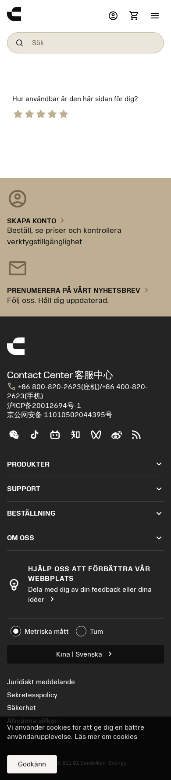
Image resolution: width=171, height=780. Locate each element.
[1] (18, 113)
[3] (40, 113)
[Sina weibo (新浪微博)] (120, 438)
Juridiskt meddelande (41, 682)
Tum (96, 631)
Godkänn (32, 764)
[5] (63, 113)
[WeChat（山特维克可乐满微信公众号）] (17, 438)
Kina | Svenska (85, 653)
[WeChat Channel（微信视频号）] (99, 438)
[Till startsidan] (55, 16)
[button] (155, 16)
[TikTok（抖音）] (38, 438)
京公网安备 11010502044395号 (59, 415)
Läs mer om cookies (106, 736)
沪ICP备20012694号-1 (44, 405)
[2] (29, 113)
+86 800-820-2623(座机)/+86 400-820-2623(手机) (77, 391)
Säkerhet (21, 707)
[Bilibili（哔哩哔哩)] (58, 438)
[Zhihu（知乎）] (79, 438)
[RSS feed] (140, 438)
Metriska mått (47, 631)
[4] (52, 113)
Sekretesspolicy (32, 695)
